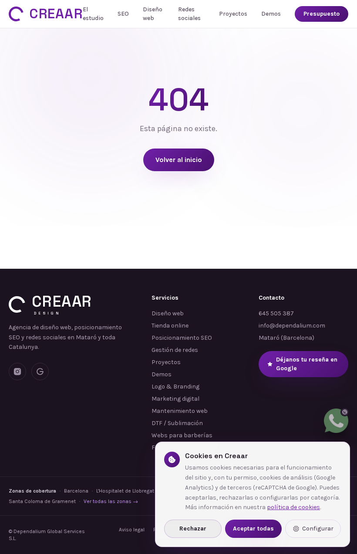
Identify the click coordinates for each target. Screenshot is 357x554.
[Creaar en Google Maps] (40, 371)
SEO (123, 13)
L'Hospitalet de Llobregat (125, 491)
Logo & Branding (175, 386)
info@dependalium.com (292, 325)
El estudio (93, 14)
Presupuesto (321, 13)
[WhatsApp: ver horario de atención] (336, 421)
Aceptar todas (253, 528)
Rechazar (192, 528)
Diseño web (152, 14)
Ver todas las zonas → (111, 501)
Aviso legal (132, 530)
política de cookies (293, 507)
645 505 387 (276, 313)
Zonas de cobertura (32, 491)
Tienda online (170, 325)
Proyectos (233, 13)
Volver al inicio (178, 159)
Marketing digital (175, 398)
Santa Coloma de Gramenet (42, 501)
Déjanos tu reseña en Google (306, 364)
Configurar (317, 528)
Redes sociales (189, 14)
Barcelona (76, 491)
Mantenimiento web (180, 411)
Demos (271, 13)
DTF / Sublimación (177, 423)
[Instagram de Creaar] (17, 371)
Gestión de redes (175, 350)
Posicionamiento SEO (182, 337)
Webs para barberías (182, 435)
